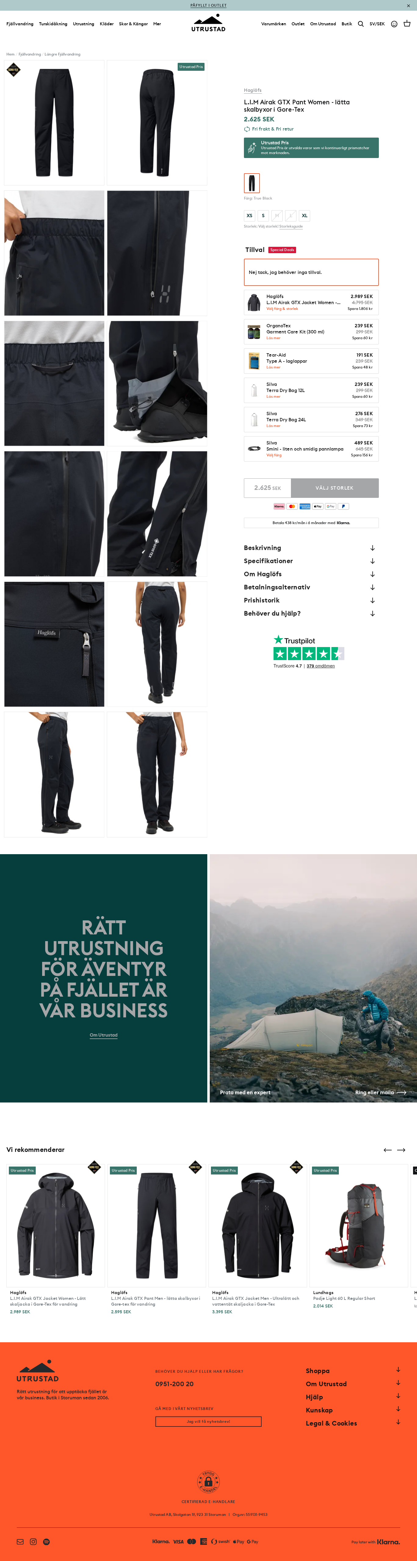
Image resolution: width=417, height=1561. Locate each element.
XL (304, 216)
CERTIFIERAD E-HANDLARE (209, 1501)
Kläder (107, 24)
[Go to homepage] (208, 22)
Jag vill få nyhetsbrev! (208, 1421)
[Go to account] (394, 24)
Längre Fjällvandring (62, 54)
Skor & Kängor (133, 24)
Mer (157, 24)
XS (249, 216)
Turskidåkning (53, 24)
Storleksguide (291, 226)
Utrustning (83, 24)
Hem (10, 54)
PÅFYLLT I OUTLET (208, 5)
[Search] (361, 24)
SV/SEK (377, 24)
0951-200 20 (174, 1384)
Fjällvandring (20, 24)
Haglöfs (253, 90)
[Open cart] (407, 23)
